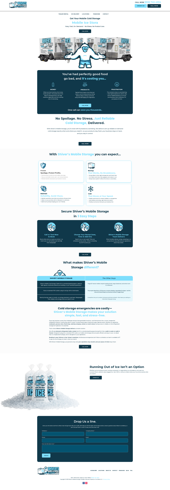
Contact (106, 14)
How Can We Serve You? (48, 444)
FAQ (131, 470)
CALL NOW (154, 6)
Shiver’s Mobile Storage (76, 154)
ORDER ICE (140, 6)
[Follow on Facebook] (84, 483)
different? (91, 267)
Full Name (44, 430)
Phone (43, 437)
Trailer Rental (63, 14)
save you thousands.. (91, 110)
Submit (46, 455)
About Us (108, 470)
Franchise (96, 14)
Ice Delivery (75, 14)
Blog (127, 470)
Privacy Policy (107, 479)
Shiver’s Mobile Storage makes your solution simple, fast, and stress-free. (85, 313)
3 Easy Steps (86, 216)
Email (87, 437)
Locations (85, 14)
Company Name (90, 430)
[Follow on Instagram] (86, 483)
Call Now (85, 31)
